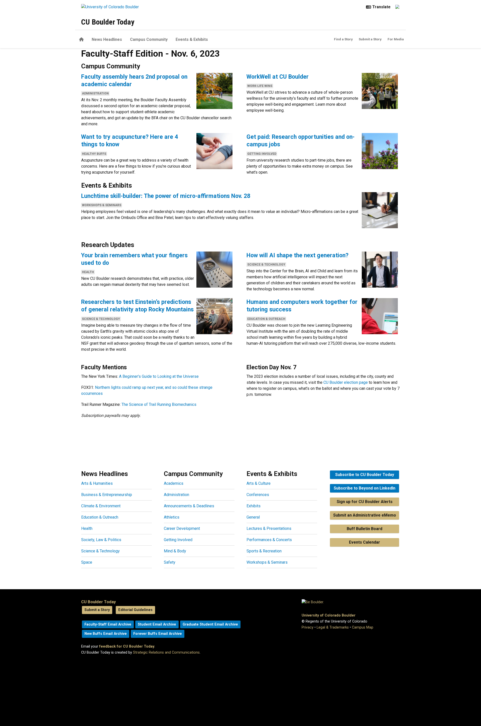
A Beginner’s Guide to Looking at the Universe (159, 376)
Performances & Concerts (269, 539)
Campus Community (149, 39)
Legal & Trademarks (333, 627)
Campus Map (362, 627)
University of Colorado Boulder (328, 615)
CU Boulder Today (107, 22)
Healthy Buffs (94, 154)
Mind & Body (175, 551)
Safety (169, 562)
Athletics (171, 517)
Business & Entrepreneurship (106, 494)
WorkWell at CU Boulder (278, 76)
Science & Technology (266, 264)
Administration (95, 93)
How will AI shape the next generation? (297, 255)
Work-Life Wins (259, 86)
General (253, 517)
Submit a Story (370, 39)
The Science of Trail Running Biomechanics (159, 404)
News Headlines (107, 39)
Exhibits (254, 506)
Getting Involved (261, 154)
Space (86, 562)
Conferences (258, 494)
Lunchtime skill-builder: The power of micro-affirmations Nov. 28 (165, 195)
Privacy (307, 627)
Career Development (182, 528)
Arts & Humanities (97, 483)
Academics (173, 483)
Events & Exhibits (192, 39)
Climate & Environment (101, 506)
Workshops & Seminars (101, 205)
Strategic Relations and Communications (166, 652)
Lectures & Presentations (269, 528)
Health (88, 272)
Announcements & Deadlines (189, 506)
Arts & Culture (259, 483)
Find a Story (343, 39)
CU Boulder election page (345, 382)
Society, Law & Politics (101, 539)
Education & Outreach (266, 319)
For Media (396, 39)
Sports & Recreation (264, 551)
